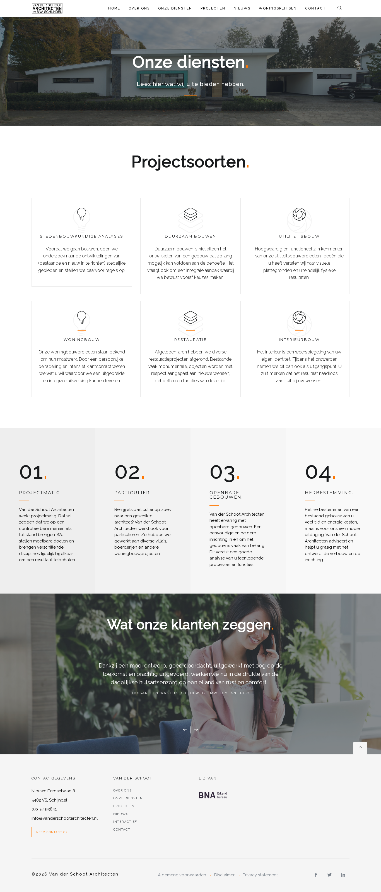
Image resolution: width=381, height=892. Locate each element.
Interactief (125, 822)
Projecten (213, 8)
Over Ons (139, 8)
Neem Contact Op (51, 832)
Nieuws (242, 8)
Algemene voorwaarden (182, 874)
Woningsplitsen (278, 8)
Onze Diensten (175, 8)
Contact (315, 8)
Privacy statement (260, 874)
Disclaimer (224, 874)
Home (114, 8)
